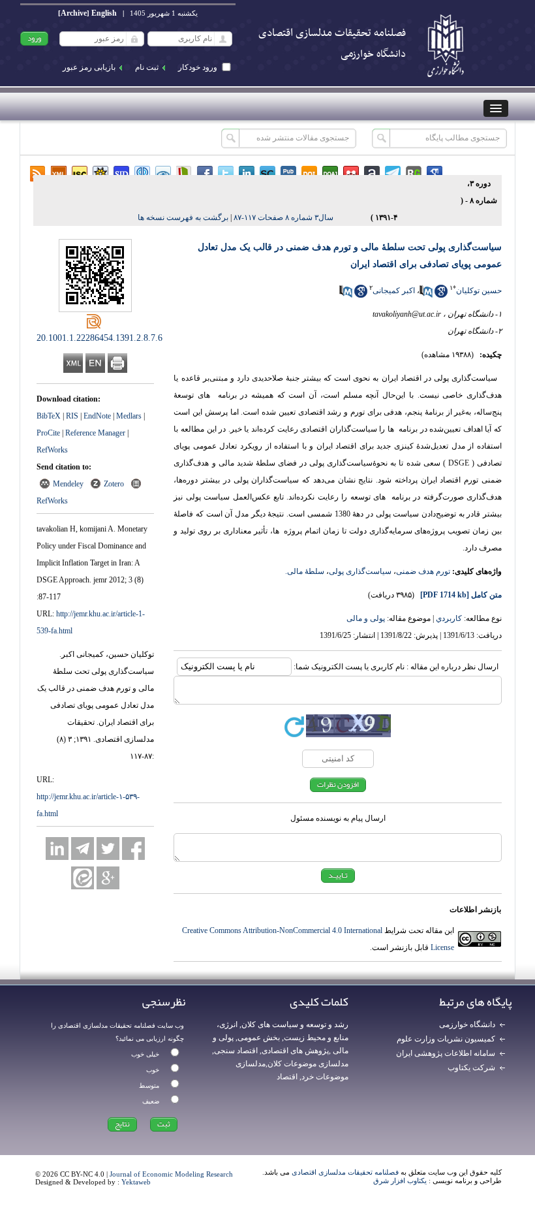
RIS (72, 416)
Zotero (114, 483)
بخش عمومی (258, 1037)
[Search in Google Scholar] (441, 295)
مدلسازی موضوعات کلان (308, 1063)
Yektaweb (136, 1182)
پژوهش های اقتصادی (295, 1050)
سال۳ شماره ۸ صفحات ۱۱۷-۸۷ (283, 217)
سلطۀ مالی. (304, 571)
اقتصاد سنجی (236, 1050)
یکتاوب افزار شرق (400, 1180)
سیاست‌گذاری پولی (360, 571)
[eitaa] (82, 877)
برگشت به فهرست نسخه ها (183, 217)
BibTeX (49, 416)
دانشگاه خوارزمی (467, 1024)
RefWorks (52, 449)
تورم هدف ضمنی (423, 571)
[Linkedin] (57, 848)
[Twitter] (108, 848)
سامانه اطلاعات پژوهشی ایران (445, 1053)
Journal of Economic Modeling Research (171, 1174)
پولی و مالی (365, 618)
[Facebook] (133, 848)
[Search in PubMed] (426, 295)
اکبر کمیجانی (394, 290)
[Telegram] (82, 848)
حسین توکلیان (479, 290)
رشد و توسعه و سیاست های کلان (294, 1024)
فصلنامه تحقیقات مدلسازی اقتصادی (345, 1172)
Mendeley (68, 483)
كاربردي (449, 618)
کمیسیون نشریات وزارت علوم (446, 1038)
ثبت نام (147, 67)
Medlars (129, 416)
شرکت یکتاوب (471, 1067)
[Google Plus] (108, 877)
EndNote (97, 416)
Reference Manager (95, 432)
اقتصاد (287, 1076)
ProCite (48, 432)
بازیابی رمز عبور (89, 67)
